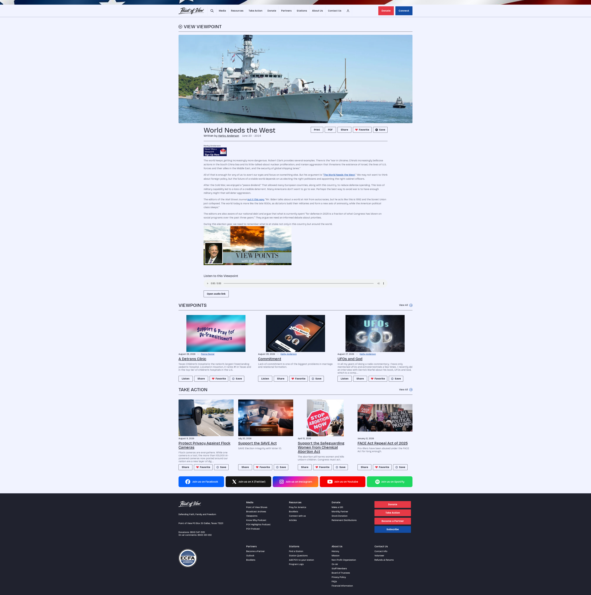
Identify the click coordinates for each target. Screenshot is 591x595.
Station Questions (298, 555)
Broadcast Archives (256, 511)
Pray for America (297, 507)
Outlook (250, 555)
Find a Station (296, 551)
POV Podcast (253, 529)
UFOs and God (350, 359)
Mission (336, 555)
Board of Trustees (341, 573)
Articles (293, 520)
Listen (185, 378)
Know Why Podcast (256, 520)
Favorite (364, 129)
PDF (330, 129)
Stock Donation (340, 516)
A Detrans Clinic (192, 359)
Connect (404, 10)
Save (382, 129)
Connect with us (297, 516)
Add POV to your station (301, 560)
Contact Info (380, 551)
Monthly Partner (340, 511)
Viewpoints (251, 516)
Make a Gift (337, 507)
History (335, 551)
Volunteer (379, 555)
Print (317, 129)
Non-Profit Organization (344, 560)
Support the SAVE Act (257, 443)
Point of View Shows (256, 507)
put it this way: (256, 199)
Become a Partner (393, 521)
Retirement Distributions (344, 520)
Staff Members (339, 568)
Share (344, 129)
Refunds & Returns (384, 560)
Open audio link (216, 293)
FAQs (334, 581)
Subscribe (392, 529)
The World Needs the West (339, 174)
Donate (386, 10)
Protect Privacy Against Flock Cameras (204, 445)
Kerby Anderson (228, 135)
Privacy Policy (339, 577)
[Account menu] (348, 10)
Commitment (269, 359)
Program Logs (296, 564)
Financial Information (342, 586)
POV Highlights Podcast (258, 524)
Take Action (392, 512)
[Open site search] (212, 11)
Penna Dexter (208, 354)
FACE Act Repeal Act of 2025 (383, 443)
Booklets (293, 511)
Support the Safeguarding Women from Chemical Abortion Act (321, 447)
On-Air (335, 564)
